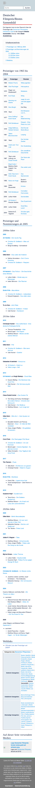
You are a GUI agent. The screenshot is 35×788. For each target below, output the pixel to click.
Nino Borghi (12, 107)
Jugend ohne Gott (21, 480)
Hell (18, 367)
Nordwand (20, 311)
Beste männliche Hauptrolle (26, 667)
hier (17, 766)
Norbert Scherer (13, 130)
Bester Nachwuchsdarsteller (27, 709)
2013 (4, 373)
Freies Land (20, 528)
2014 (4, 392)
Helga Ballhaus (13, 128)
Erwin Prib (6, 290)
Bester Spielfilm (26, 655)
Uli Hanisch (12, 200)
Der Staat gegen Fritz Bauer (20, 439)
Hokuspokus (25, 86)
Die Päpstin (20, 331)
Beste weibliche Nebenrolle (27, 669)
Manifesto (15, 477)
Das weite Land (26, 167)
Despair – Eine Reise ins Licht (25, 123)
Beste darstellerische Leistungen (27, 704)
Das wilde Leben (25, 296)
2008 (4, 287)
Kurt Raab (11, 96)
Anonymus (21, 361)
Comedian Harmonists (24, 192)
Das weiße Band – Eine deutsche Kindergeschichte (17, 325)
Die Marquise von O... (25, 112)
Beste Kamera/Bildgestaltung (28, 675)
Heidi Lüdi (11, 145)
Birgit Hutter (12, 164)
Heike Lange (12, 367)
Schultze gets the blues (25, 213)
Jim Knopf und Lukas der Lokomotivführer (18, 502)
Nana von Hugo (13, 181)
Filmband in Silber (26, 726)
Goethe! (19, 352)
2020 (4, 513)
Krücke (23, 186)
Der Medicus (21, 405)
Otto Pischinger (13, 86)
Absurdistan (15, 290)
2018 (4, 473)
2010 (4, 320)
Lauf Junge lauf (24, 407)
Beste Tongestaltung (27, 678)
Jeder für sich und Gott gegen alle (26, 101)
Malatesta (24, 91)
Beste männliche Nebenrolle (26, 673)
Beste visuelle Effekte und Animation (27, 688)
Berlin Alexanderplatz (18, 516)
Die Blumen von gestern (23, 466)
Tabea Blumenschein (13, 134)
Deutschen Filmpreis (24, 749)
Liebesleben (27, 294)
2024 (4, 588)
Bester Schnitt (25, 677)
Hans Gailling (12, 116)
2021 (4, 534)
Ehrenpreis (28, 698)
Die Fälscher (23, 281)
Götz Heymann (13, 174)
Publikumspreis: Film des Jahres (27, 715)
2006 (4, 251)
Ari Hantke (6, 238)
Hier (24, 766)
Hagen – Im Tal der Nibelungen (17, 635)
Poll (13, 345)
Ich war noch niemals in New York (18, 521)
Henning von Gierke (12, 101)
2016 (4, 436)
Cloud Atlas (28, 376)
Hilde (23, 329)
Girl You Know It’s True (16, 614)
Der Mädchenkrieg (25, 117)
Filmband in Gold (8, 31)
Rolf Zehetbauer (13, 123)
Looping (23, 135)
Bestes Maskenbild (27, 686)
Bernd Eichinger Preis (27, 695)
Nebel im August (25, 468)
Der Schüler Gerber (24, 140)
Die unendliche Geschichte (25, 152)
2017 (4, 459)
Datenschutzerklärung (22, 786)
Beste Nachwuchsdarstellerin (28, 706)
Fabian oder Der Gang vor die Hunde (19, 544)
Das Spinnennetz (25, 175)
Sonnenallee (25, 196)
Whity (22, 96)
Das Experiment (26, 201)
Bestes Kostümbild (27, 684)
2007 (4, 268)
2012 (4, 358)
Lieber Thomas (18, 554)
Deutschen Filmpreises (20, 29)
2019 (4, 490)
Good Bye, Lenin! (24, 207)
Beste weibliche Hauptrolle (27, 663)
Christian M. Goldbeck (15, 241)
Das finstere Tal (23, 395)
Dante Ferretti (12, 160)
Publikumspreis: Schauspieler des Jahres (26, 719)
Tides (18, 537)
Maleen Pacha (13, 83)
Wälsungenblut (25, 83)
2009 (4, 302)
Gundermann (18, 494)
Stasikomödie (21, 558)
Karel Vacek (12, 118)
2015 (4, 413)
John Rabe (14, 305)
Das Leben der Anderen (19, 255)
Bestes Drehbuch (25, 662)
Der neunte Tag (16, 238)
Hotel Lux (20, 365)
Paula (14, 462)
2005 (4, 234)
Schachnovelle (24, 541)
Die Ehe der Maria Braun (25, 129)
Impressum (9, 786)
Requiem (26, 262)
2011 (4, 341)
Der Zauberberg (26, 146)
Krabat (25, 309)
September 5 (7, 625)
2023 (4, 567)
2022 (4, 551)
